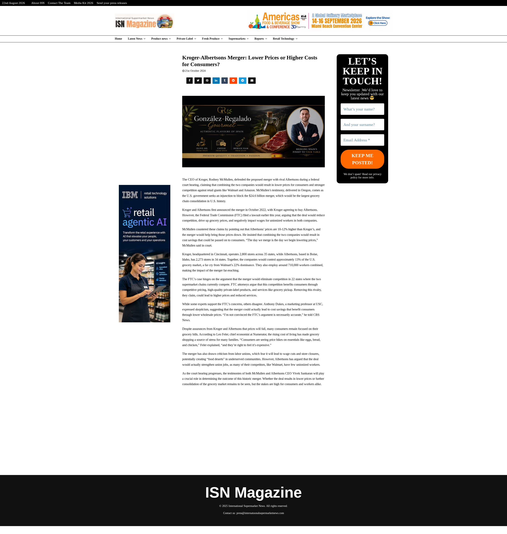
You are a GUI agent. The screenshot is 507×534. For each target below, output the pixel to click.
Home (118, 38)
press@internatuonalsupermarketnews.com (260, 513)
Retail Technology (283, 38)
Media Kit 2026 (83, 3)
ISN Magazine (253, 492)
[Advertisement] (253, 418)
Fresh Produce (210, 38)
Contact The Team (59, 3)
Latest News (135, 38)
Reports (259, 38)
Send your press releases (112, 3)
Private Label (185, 38)
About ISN (38, 3)
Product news (159, 38)
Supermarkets (237, 38)
